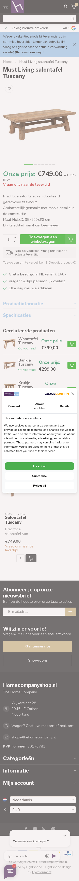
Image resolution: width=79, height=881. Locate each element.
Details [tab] (64, 406)
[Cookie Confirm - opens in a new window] (57, 394)
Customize (39, 476)
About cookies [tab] (39, 406)
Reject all (39, 485)
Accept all (39, 466)
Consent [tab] (14, 406)
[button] (73, 394)
